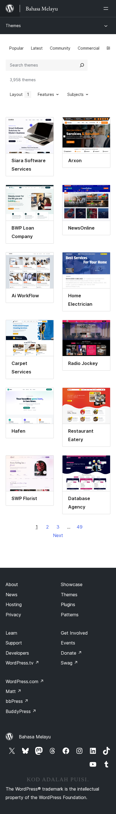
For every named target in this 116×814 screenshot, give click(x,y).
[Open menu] (107, 8)
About (12, 584)
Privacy (13, 614)
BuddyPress (21, 711)
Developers (17, 653)
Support (14, 643)
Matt (13, 691)
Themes (13, 25)
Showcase (71, 584)
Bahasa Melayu (35, 737)
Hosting (14, 604)
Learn (11, 633)
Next (58, 535)
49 (79, 527)
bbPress (17, 701)
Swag (69, 663)
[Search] (82, 65)
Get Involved (74, 633)
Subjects (75, 94)
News (11, 594)
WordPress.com (25, 681)
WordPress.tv (22, 663)
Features (46, 94)
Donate (71, 653)
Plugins (68, 604)
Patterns (70, 614)
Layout (19, 94)
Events (68, 643)
